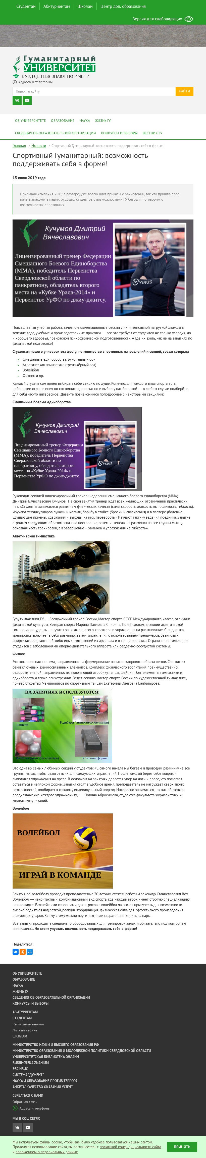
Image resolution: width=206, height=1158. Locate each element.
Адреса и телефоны (35, 1108)
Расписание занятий (28, 1024)
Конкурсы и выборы (119, 133)
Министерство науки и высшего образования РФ (56, 1044)
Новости (38, 145)
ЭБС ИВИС (20, 1069)
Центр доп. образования (123, 6)
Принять (182, 1146)
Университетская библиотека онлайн (46, 1057)
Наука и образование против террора (45, 1081)
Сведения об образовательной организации (55, 133)
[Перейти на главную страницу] (54, 64)
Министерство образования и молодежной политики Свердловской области (82, 1051)
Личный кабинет (26, 1030)
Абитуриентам (56, 6)
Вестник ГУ (152, 133)
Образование (63, 120)
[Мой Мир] (30, 952)
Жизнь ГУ (103, 120)
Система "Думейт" (28, 1075)
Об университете (30, 120)
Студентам (26, 6)
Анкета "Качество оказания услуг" (43, 1087)
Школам (85, 6)
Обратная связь (25, 1101)
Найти (184, 91)
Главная (19, 145)
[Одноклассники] (23, 952)
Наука (85, 120)
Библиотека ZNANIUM (31, 1063)
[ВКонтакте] (16, 952)
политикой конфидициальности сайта (130, 1146)
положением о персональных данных (47, 1151)
